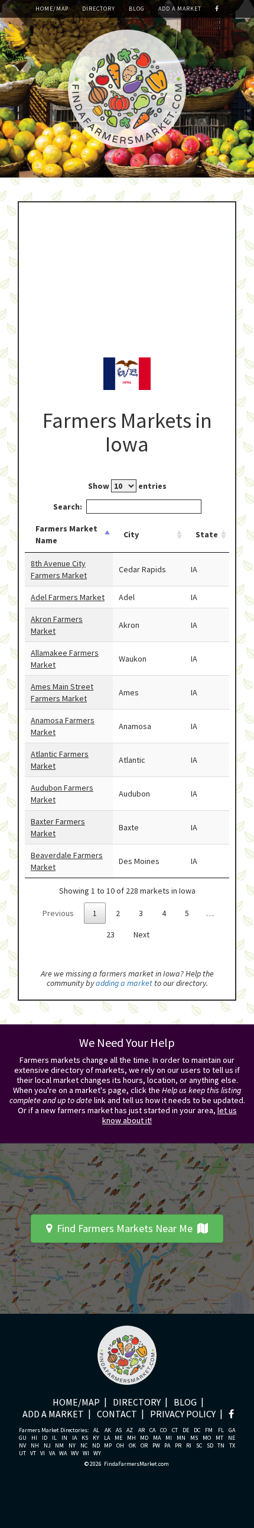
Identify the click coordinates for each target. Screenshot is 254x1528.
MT (219, 1438)
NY (72, 1445)
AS (119, 1430)
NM (59, 1445)
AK (108, 1430)
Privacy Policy (183, 1413)
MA (157, 1438)
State (207, 534)
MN (181, 1438)
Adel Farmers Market (68, 597)
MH (131, 1438)
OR (144, 1445)
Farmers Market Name (66, 534)
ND (96, 1445)
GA (232, 1430)
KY (96, 1438)
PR (178, 1445)
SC (199, 1445)
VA (52, 1453)
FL (221, 1430)
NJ (47, 1445)
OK (132, 1445)
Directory (98, 8)
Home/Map (52, 8)
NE (231, 1438)
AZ (129, 1430)
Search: (67, 506)
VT (33, 1453)
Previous (58, 913)
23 (110, 934)
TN (220, 1445)
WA (63, 1453)
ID (44, 1438)
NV (22, 1445)
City (131, 534)
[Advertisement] (127, 279)
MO (207, 1438)
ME (118, 1438)
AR (141, 1430)
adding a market (124, 983)
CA (152, 1430)
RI (188, 1445)
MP (108, 1445)
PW (156, 1445)
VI (42, 1453)
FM (209, 1430)
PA (167, 1445)
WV (75, 1453)
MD (144, 1438)
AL (96, 1430)
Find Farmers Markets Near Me (124, 1228)
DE (186, 1430)
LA (107, 1438)
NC (83, 1445)
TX (232, 1445)
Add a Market (179, 8)
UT (22, 1453)
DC (197, 1430)
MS (194, 1438)
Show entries (127, 486)
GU (23, 1438)
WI (86, 1453)
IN (64, 1438)
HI (34, 1438)
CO (163, 1430)
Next (141, 934)
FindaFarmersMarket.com (136, 1464)
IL (54, 1438)
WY (97, 1453)
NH (35, 1445)
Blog (137, 8)
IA (74, 1438)
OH (120, 1445)
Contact (117, 1413)
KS (85, 1438)
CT (175, 1430)
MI (168, 1438)
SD (210, 1445)
